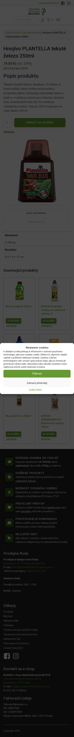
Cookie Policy (35, 389)
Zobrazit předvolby (37, 382)
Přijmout (37, 373)
